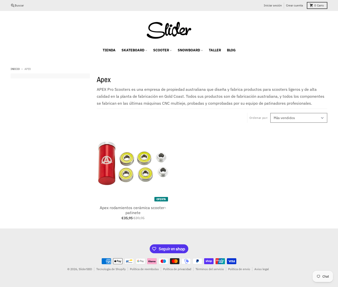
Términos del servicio (209, 269)
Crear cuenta (294, 5)
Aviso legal (261, 269)
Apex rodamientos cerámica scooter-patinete (133, 210)
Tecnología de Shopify (111, 269)
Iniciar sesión (273, 5)
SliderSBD (85, 269)
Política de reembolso (144, 269)
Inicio (15, 69)
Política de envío (239, 269)
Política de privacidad (177, 269)
